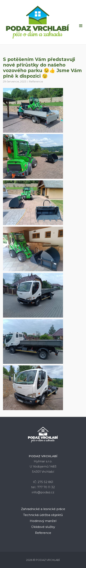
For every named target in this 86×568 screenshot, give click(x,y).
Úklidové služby (43, 527)
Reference (36, 81)
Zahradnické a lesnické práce (43, 509)
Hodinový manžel (43, 521)
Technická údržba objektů (43, 515)
